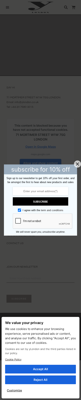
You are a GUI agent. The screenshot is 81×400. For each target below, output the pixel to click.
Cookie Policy (13, 359)
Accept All (40, 369)
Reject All (40, 380)
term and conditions (52, 210)
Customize (14, 390)
